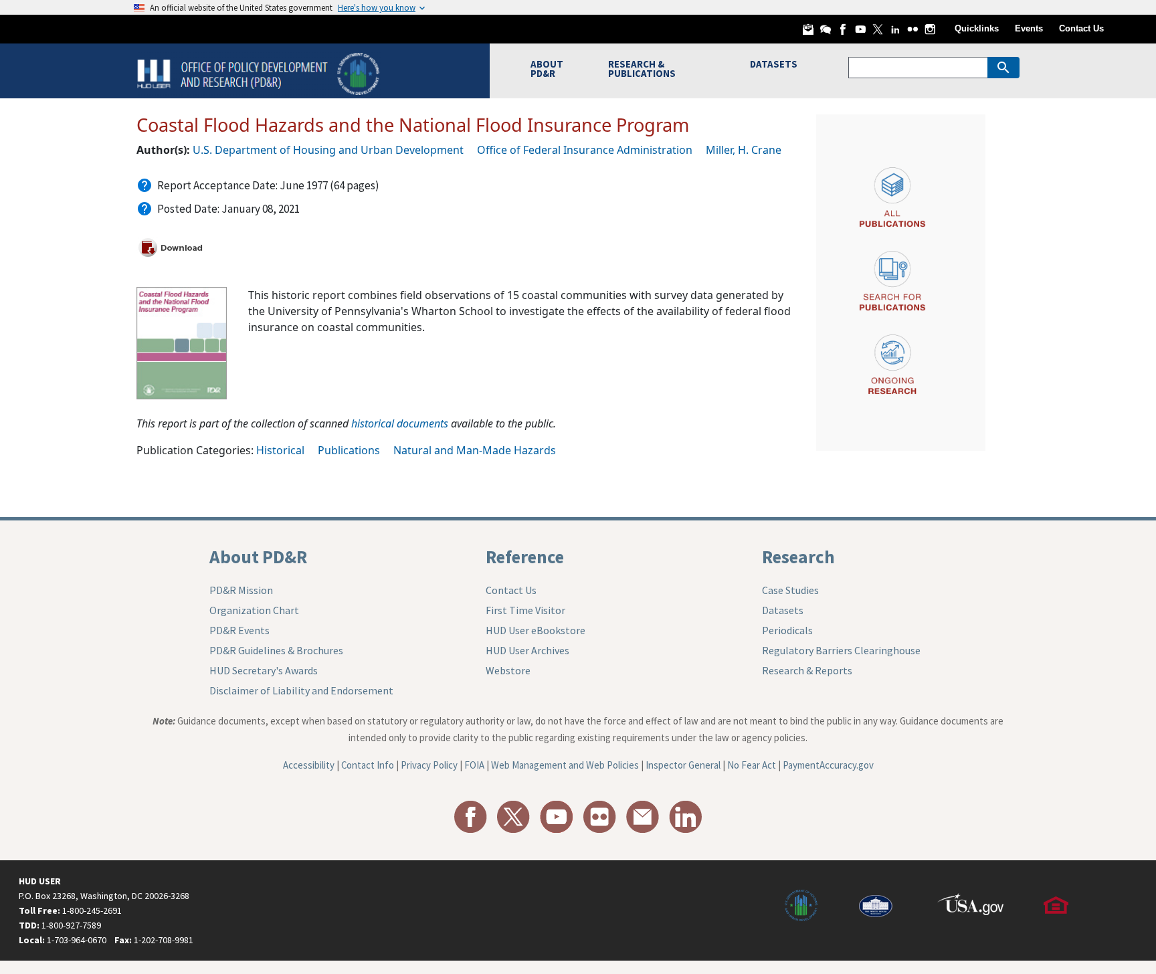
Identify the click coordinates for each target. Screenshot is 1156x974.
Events (1029, 28)
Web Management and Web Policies (565, 765)
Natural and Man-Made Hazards (474, 450)
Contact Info (367, 765)
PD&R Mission (241, 590)
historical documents (399, 423)
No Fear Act (751, 765)
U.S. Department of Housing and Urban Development (328, 149)
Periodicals (787, 630)
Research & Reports (807, 670)
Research (798, 556)
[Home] (259, 72)
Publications (349, 450)
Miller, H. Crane (743, 149)
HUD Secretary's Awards (263, 670)
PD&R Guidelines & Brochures (276, 650)
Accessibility (308, 765)
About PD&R (258, 556)
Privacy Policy (429, 765)
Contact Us (1081, 28)
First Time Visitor (525, 610)
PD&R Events (239, 630)
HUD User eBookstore (535, 630)
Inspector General (683, 765)
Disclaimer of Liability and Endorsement (301, 690)
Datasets (782, 610)
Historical (280, 450)
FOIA (474, 765)
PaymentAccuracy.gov (828, 765)
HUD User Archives (527, 650)
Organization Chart (254, 610)
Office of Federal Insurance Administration (584, 149)
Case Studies (790, 590)
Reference (525, 556)
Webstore (508, 670)
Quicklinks (977, 28)
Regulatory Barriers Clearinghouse (841, 650)
